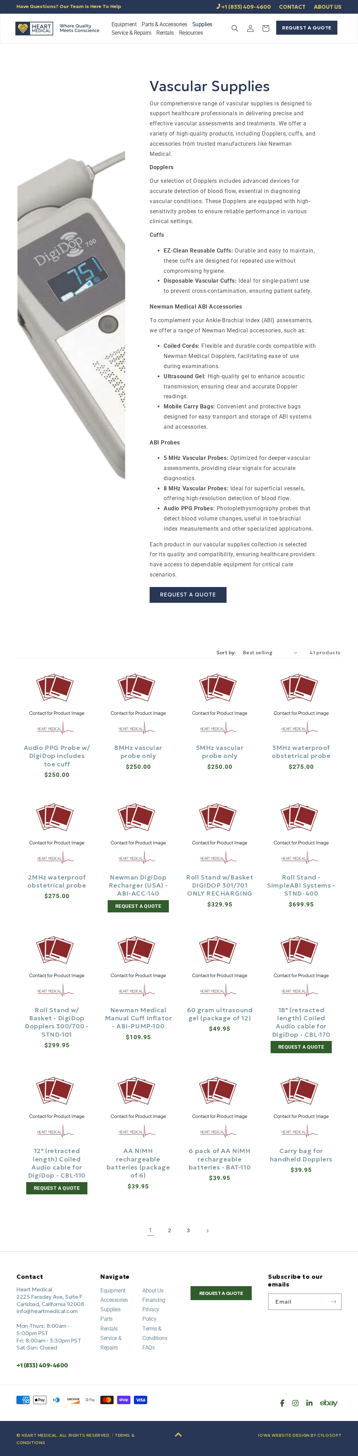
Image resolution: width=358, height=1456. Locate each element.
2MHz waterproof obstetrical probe (56, 881)
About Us (152, 1290)
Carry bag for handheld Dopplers (301, 1155)
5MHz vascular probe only (220, 752)
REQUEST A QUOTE (306, 28)
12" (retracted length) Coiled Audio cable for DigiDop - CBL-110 (57, 1163)
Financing (153, 1300)
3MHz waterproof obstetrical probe (301, 752)
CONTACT (292, 7)
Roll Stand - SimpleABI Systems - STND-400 (301, 885)
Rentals (109, 1328)
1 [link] (150, 1230)
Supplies (110, 1309)
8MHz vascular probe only (138, 752)
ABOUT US (328, 7)
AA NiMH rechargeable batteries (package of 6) (138, 1163)
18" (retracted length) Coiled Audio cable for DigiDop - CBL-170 (301, 1022)
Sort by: (226, 652)
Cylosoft (329, 1435)
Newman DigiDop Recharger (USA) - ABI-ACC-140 (138, 885)
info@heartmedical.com (47, 1310)
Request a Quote (188, 594)
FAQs (148, 1347)
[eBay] (329, 1403)
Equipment (113, 1290)
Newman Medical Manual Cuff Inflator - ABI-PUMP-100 (138, 1018)
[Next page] (207, 1230)
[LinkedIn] (309, 1403)
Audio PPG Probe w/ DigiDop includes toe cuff (57, 756)
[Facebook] (282, 1403)
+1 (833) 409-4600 (246, 7)
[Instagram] (295, 1403)
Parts (106, 1319)
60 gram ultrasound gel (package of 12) (220, 1014)
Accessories (114, 1300)
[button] (124, 25)
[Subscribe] (333, 1301)
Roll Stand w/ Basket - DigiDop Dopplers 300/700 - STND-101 (57, 1022)
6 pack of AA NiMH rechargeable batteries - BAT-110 (220, 1159)
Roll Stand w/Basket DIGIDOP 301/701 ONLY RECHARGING (219, 885)
